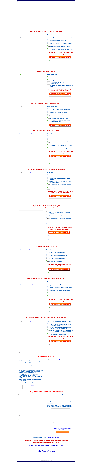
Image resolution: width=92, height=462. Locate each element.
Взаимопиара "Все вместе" (54, 437)
